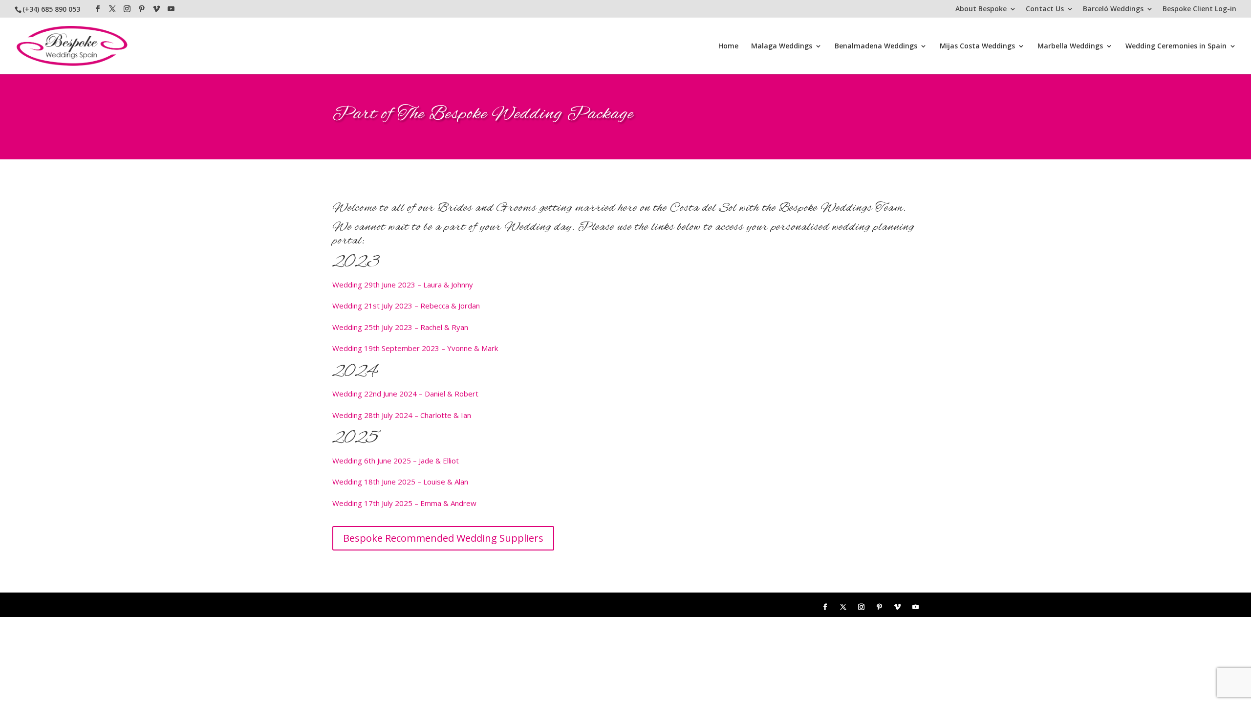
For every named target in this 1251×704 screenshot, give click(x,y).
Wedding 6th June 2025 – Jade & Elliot (395, 460)
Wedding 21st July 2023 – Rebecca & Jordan (406, 305)
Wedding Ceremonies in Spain (1176, 46)
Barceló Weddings (1113, 9)
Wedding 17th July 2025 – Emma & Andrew (404, 503)
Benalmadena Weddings (876, 46)
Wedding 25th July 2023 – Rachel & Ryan (400, 327)
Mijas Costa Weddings (977, 46)
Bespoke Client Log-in (1199, 9)
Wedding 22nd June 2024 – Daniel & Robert (405, 393)
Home (728, 46)
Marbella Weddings (1070, 46)
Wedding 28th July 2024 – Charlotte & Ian (401, 415)
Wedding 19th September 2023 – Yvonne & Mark (415, 348)
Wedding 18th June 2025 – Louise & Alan (400, 481)
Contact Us (1045, 9)
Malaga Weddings (781, 46)
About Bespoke (981, 9)
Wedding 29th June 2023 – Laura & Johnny (402, 284)
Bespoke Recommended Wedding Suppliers (443, 538)
